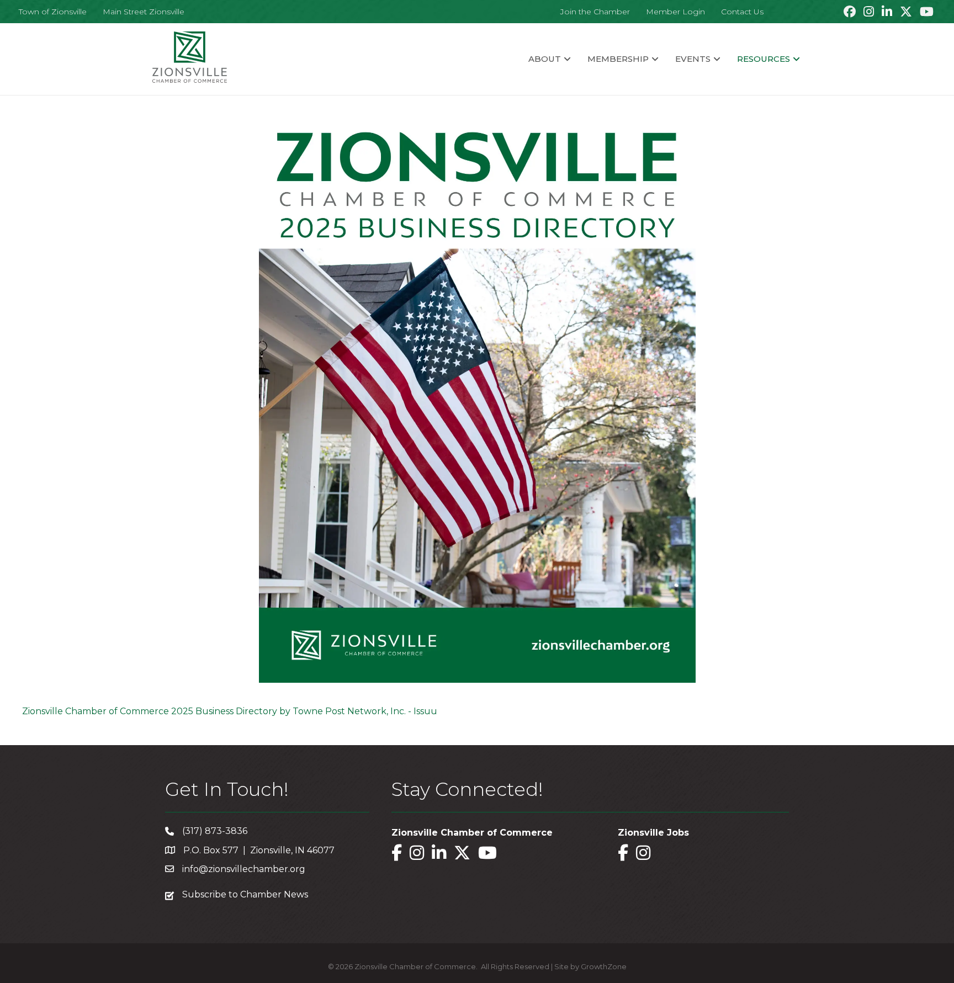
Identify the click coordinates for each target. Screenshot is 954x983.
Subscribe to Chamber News (245, 894)
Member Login (675, 12)
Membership (618, 59)
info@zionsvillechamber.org (243, 869)
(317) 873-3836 (214, 831)
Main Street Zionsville (143, 12)
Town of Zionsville (53, 12)
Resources (763, 59)
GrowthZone (604, 966)
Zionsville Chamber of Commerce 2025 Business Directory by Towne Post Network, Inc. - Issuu (229, 711)
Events (693, 59)
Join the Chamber (595, 12)
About (544, 59)
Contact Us (742, 12)
